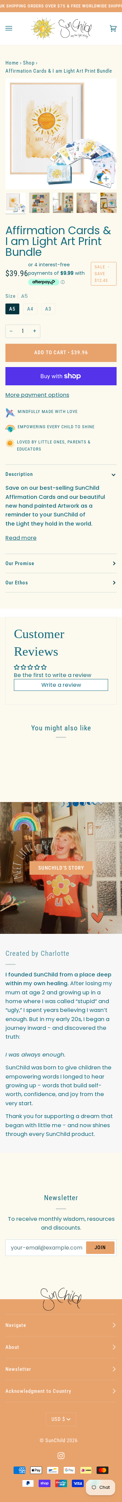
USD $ (58, 1419)
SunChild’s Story (61, 868)
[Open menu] (15, 28)
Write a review (61, 685)
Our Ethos (16, 583)
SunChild (55, 1440)
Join (100, 1247)
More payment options (37, 395)
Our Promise (19, 563)
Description (19, 474)
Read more (21, 538)
